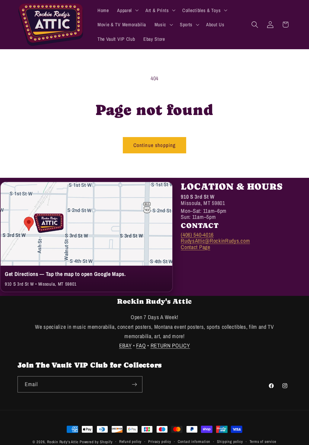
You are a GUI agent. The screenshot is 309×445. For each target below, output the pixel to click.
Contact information (194, 441)
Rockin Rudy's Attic (62, 441)
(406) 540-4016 (197, 235)
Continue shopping (154, 145)
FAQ (141, 345)
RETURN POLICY (170, 345)
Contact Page (195, 247)
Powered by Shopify (96, 441)
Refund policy (130, 441)
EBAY (125, 345)
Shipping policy (230, 441)
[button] (127, 10)
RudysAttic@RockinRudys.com (215, 241)
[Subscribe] (134, 384)
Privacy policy (159, 441)
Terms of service (263, 441)
